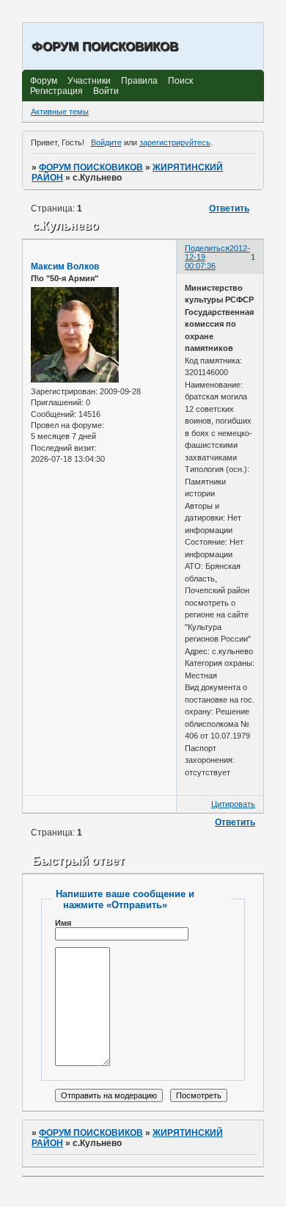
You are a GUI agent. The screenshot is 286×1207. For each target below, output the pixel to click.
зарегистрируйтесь (174, 142)
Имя (63, 922)
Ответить (229, 208)
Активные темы (60, 111)
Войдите (106, 142)
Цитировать (233, 804)
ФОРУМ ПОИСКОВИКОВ (91, 167)
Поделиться (207, 248)
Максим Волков (65, 266)
